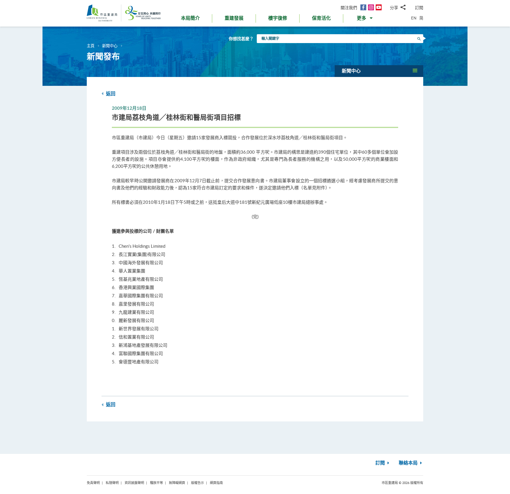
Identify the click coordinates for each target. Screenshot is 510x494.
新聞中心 (109, 45)
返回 (110, 93)
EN (413, 18)
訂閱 (419, 7)
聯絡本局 (409, 463)
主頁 (90, 45)
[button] (365, 19)
